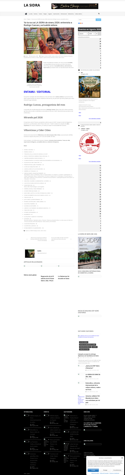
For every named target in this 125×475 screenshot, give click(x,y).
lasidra (26, 56)
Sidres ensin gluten (30, 275)
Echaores (70, 56)
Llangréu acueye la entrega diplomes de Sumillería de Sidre (88, 355)
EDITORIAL (44, 92)
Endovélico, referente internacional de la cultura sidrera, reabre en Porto (93, 386)
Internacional (64, 14)
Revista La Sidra (54, 57)
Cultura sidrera (78, 14)
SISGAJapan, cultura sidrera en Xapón (55, 418)
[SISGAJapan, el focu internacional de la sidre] (26, 416)
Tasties (40, 14)
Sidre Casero (61, 57)
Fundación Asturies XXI (85, 347)
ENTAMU (29, 92)
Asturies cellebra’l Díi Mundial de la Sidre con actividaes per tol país (93, 399)
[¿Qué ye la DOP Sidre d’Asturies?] (81, 367)
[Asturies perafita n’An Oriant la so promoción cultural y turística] (26, 454)
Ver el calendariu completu (94, 118)
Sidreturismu (71, 14)
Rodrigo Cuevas (36, 230)
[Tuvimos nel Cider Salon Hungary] (46, 454)
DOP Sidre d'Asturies (63, 56)
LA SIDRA (32, 5)
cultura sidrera (84, 342)
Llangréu (94, 347)
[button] (122, 458)
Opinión (45, 57)
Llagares (50, 14)
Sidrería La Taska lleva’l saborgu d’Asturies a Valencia (74, 420)
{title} (80, 112)
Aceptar (93, 470)
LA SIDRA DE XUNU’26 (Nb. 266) (93, 376)
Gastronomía (56, 14)
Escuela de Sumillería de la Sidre (87, 344)
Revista (49, 57)
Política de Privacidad (104, 473)
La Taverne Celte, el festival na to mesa (35, 444)
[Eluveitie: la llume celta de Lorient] (26, 430)
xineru (44, 230)
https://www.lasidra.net (42, 253)
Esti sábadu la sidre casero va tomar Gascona (55, 430)
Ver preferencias (117, 470)
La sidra (30, 14)
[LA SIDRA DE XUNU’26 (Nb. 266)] (81, 375)
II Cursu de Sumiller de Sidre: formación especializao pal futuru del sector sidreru (59, 239)
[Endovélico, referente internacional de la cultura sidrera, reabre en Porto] (81, 384)
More (80, 115)
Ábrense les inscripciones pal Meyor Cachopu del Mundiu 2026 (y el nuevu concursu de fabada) (38, 239)
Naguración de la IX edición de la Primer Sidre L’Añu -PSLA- (47, 278)
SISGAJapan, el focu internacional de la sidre (35, 419)
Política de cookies (95, 473)
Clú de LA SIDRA (47, 56)
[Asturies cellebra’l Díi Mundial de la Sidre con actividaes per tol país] (81, 400)
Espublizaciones (27, 57)
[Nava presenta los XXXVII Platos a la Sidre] (46, 442)
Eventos (35, 14)
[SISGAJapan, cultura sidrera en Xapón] (46, 416)
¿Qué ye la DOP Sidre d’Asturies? (92, 367)
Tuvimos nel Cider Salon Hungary (54, 456)
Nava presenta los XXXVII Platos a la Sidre (55, 443)
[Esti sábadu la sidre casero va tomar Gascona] (46, 428)
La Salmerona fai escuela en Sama (63, 277)
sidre (42, 230)
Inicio (25, 19)
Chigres (45, 14)
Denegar (105, 470)
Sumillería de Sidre (84, 349)
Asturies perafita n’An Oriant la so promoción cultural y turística (34, 459)
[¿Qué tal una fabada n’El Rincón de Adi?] (66, 447)
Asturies (27, 230)
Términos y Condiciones (114, 473)
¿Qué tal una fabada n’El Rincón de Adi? (75, 446)
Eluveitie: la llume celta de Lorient (34, 432)
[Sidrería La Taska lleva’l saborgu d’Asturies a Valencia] (66, 418)
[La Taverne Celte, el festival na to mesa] (26, 442)
